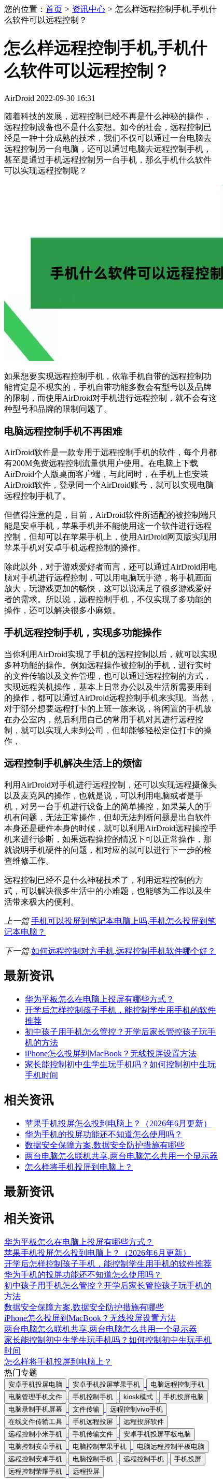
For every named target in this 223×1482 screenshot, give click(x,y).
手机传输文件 (93, 1434)
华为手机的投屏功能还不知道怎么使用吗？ (104, 1134)
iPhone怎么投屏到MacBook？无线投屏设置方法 (111, 1053)
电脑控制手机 (93, 1459)
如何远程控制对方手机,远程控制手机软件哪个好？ (123, 951)
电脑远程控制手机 (177, 1384)
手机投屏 (187, 1459)
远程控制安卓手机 (35, 1459)
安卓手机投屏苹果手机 (106, 1384)
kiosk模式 (138, 1397)
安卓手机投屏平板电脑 (157, 1434)
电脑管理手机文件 (35, 1397)
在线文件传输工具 (35, 1422)
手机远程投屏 (93, 1422)
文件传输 (86, 1409)
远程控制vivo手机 (136, 1409)
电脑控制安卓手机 (35, 1446)
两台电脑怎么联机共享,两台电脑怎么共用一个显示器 (121, 1156)
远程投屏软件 (143, 1422)
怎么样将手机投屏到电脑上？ (79, 1167)
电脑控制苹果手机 (100, 1446)
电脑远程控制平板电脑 (170, 1446)
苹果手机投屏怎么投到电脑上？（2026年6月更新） (118, 1123)
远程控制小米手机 (35, 1434)
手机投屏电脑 (183, 1397)
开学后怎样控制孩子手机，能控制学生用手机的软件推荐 (108, 1263)
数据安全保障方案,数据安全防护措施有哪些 (105, 1145)
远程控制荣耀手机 (35, 1471)
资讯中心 (88, 9)
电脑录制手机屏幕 (35, 1409)
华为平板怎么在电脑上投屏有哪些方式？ (99, 999)
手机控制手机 (93, 1397)
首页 (54, 9)
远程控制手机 (143, 1459)
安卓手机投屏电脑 (35, 1384)
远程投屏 (86, 1471)
